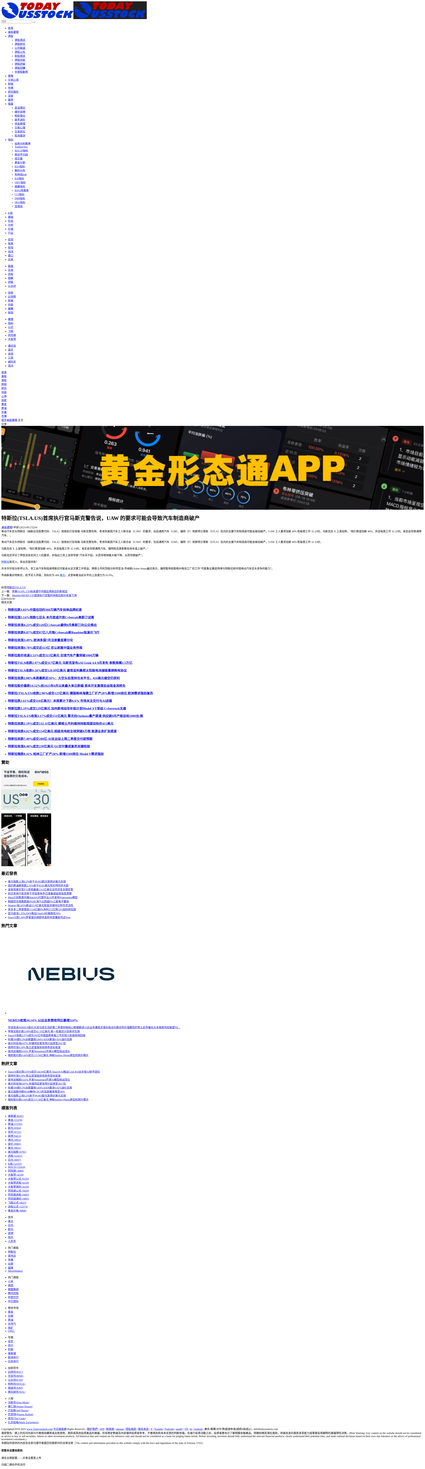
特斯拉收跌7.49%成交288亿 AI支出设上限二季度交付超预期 (50, 739)
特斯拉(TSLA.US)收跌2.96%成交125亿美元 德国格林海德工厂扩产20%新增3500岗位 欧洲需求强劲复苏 (80, 693)
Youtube (158, 1429)
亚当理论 (20, 107)
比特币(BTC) (15, 1372)
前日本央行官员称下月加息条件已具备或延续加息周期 (40, 893)
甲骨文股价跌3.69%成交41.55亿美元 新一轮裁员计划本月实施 (44, 1031)
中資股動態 (21, 72)
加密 (10, 292)
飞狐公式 (17, 1202)
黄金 (15, 1120)
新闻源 (110, 1429)
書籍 (10, 308)
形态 (10, 221)
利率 (10, 1349)
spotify (179, 1429)
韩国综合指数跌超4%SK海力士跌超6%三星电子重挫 (38, 901)
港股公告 (20, 52)
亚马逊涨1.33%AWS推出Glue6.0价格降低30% (34, 913)
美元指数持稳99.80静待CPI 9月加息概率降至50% (36, 1091)
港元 (14, 1140)
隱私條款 (131, 1429)
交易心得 (13, 80)
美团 (10, 1285)
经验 (10, 247)
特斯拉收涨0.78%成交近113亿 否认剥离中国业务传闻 (45, 647)
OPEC (11, 1331)
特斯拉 (5, 561)
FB (186, 1429)
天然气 (12, 1323)
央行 (10, 1345)
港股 (10, 36)
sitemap (120, 1429)
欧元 (14, 1128)
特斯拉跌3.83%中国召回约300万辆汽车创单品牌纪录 (45, 609)
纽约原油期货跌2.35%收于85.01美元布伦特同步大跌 (38, 885)
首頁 (10, 28)
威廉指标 (20, 186)
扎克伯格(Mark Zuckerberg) (23, 1422)
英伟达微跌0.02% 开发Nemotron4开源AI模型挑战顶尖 (39, 1051)
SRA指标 (20, 202)
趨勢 (10, 99)
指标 (10, 139)
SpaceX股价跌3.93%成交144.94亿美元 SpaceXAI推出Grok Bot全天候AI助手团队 (54, 1071)
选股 (10, 274)
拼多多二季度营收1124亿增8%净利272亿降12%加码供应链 (42, 909)
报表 (10, 243)
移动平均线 (21, 154)
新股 (10, 312)
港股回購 (20, 68)
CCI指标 (19, 194)
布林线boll (21, 174)
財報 (10, 300)
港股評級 (20, 64)
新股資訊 (20, 56)
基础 (10, 217)
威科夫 (12, 361)
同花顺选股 (18, 1194)
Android (198, 1429)
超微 (10, 1267)
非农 (14, 1132)
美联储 (16, 1116)
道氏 (10, 349)
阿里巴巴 (13, 1297)
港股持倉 (20, 60)
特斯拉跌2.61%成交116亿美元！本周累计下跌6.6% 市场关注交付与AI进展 (60, 701)
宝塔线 (19, 206)
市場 (10, 87)
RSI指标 (19, 178)
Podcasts (169, 1429)
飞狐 (10, 331)
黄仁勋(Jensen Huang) (20, 1406)
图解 (10, 278)
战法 (10, 251)
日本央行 (13, 1361)
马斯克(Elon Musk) (18, 1402)
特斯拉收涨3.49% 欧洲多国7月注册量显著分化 (40, 640)
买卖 (10, 270)
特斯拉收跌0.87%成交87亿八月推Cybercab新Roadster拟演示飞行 (53, 632)
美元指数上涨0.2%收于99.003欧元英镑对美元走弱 (37, 881)
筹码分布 (20, 170)
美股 (4, 376)
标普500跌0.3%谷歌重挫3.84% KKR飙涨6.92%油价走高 (40, 1039)
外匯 (4, 412)
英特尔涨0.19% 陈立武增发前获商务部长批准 (34, 1047)
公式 (10, 327)
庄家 (10, 259)
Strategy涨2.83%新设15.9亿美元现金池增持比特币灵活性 (40, 905)
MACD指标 (21, 150)
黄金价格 (17, 1210)
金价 (14, 1144)
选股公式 (18, 1206)
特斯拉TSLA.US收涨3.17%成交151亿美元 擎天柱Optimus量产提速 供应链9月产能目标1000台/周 (75, 716)
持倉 (10, 304)
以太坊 (12, 286)
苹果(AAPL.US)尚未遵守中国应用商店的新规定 (39, 591)
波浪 (10, 353)
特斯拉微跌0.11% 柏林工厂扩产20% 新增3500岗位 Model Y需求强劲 (56, 754)
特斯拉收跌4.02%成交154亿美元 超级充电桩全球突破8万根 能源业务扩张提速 (62, 731)
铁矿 (10, 1327)
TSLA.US (20, 587)
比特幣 (12, 296)
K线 (10, 213)
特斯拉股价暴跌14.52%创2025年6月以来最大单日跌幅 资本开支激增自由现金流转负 (67, 685)
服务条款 (143, 1429)
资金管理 (20, 123)
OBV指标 (20, 182)
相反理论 (20, 115)
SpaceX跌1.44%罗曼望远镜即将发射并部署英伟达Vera (39, 917)
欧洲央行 (13, 1357)
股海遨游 (20, 135)
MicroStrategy (15, 1271)
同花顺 (12, 335)
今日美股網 (60, 1429)
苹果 (10, 1259)
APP (101, 1429)
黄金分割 (20, 162)
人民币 (12, 1241)
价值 (10, 229)
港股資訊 (20, 40)
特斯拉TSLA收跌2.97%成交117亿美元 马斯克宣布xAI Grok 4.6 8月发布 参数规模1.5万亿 (70, 663)
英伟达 (12, 1255)
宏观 (10, 239)
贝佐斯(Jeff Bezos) (18, 1410)
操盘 (10, 103)
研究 (4, 388)
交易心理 (20, 127)
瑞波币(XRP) (15, 1388)
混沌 (10, 365)
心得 (4, 396)
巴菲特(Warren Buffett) (20, 1414)
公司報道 (20, 48)
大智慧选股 (18, 1182)
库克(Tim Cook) (17, 1418)
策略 (10, 76)
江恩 (10, 357)
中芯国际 (13, 1301)
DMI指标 (20, 198)
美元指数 (17, 1152)
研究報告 (13, 91)
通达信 (12, 345)
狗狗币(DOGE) (16, 1384)
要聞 (10, 319)
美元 (62, 575)
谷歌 (10, 1263)
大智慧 (12, 339)
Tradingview (21, 146)
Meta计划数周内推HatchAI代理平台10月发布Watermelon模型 (43, 897)
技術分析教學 (23, 143)
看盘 (10, 266)
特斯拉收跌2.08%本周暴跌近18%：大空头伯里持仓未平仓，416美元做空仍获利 (64, 678)
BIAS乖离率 (22, 190)
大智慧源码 (18, 1186)
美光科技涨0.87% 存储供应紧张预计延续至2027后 (37, 1043)
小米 (10, 1281)
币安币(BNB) (15, 1376)
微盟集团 (13, 1289)
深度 (10, 95)
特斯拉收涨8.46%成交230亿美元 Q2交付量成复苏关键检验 (49, 746)
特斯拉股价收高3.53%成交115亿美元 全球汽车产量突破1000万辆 (53, 655)
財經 (10, 83)
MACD (16, 1167)
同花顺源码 (18, 1198)
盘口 (10, 255)
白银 (10, 1315)
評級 (10, 282)
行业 (10, 233)
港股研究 (20, 44)
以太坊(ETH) (15, 1380)
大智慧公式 (18, 1178)
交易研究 (20, 131)
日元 (14, 1159)
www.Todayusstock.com (40, 1429)
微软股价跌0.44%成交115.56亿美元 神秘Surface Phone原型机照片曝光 (48, 1055)
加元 (10, 1237)
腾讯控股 (13, 1293)
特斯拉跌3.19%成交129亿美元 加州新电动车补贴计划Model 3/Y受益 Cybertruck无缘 (67, 708)
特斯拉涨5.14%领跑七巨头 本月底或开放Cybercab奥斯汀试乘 (51, 617)
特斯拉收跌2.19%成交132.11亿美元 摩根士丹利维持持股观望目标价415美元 (61, 723)
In (191, 1429)
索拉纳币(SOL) (16, 1391)
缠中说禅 (20, 111)
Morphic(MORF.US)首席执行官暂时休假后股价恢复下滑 (44, 595)
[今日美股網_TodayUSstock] (74, 18)
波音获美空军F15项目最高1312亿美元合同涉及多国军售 (40, 889)
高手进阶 (20, 119)
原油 (4, 408)
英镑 (14, 1136)
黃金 (4, 404)
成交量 (19, 158)
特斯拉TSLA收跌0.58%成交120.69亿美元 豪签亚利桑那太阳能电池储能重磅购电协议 (67, 670)
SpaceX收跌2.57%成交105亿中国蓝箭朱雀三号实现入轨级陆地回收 (46, 1035)
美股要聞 (13, 32)
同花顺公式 (18, 1190)
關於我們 (92, 1429)
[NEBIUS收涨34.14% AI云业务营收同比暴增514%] (71, 1013)
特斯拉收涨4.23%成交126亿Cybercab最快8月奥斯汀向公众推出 (52, 625)
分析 (10, 225)
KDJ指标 (20, 166)
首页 (4, 420)
